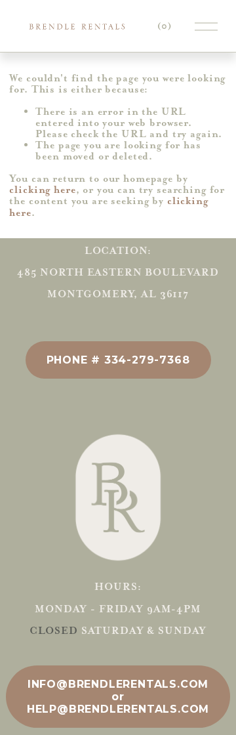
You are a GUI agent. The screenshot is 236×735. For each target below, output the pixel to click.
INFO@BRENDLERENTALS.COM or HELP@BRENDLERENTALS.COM (118, 696)
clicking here (42, 189)
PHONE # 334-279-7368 (118, 360)
